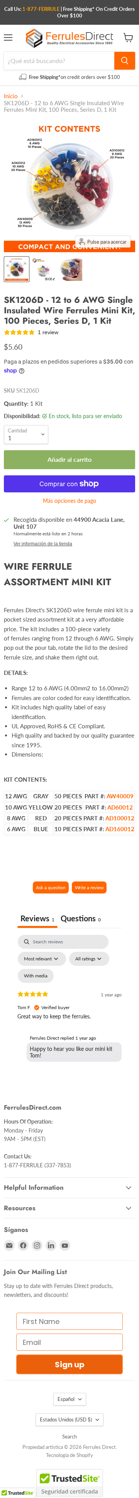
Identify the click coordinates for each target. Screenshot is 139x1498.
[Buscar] (124, 61)
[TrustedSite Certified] (69, 1483)
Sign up (70, 1364)
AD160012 (119, 828)
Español (66, 1399)
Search (69, 1436)
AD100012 (119, 818)
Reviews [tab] (37, 918)
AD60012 (120, 807)
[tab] (81, 919)
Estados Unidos (66, 1419)
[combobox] (59, 61)
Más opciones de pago (69, 501)
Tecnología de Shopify (69, 1455)
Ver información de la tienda (43, 544)
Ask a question (51, 887)
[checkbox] (36, 976)
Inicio (11, 96)
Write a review (89, 887)
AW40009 (120, 796)
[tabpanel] (69, 1001)
